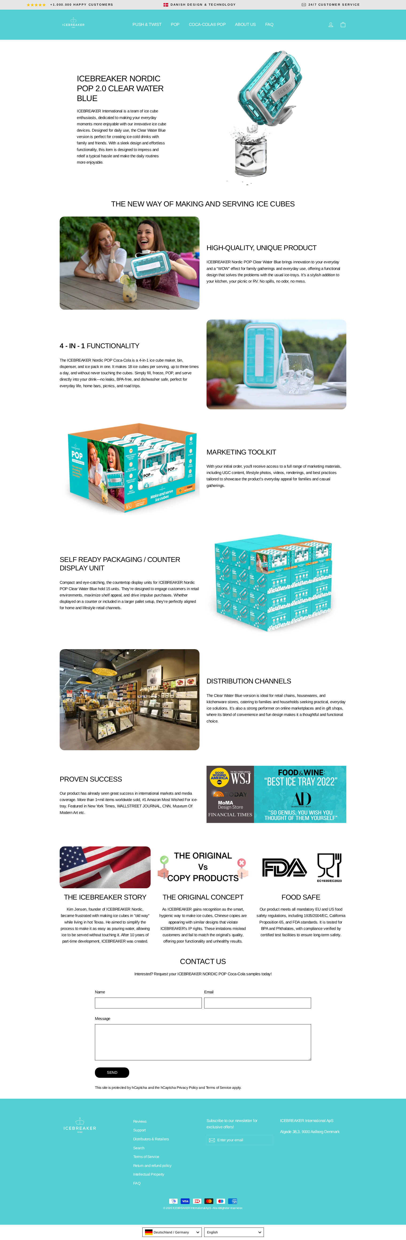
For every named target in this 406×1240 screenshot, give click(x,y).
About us (245, 24)
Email (209, 992)
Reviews (140, 1121)
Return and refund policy (152, 1166)
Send (112, 1072)
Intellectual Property (148, 1174)
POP (175, 24)
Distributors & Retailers (151, 1139)
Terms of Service (218, 1088)
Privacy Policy (187, 1088)
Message (102, 1018)
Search (138, 1148)
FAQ (269, 24)
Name (100, 992)
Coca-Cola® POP (207, 24)
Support (139, 1130)
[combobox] (172, 1232)
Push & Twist (147, 24)
